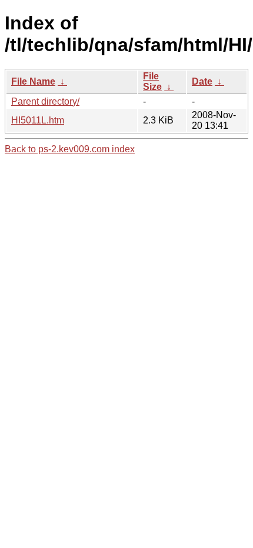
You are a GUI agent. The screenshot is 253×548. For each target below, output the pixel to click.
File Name (33, 81)
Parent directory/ (45, 101)
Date (202, 81)
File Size (152, 81)
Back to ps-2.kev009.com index (70, 149)
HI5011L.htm (37, 120)
